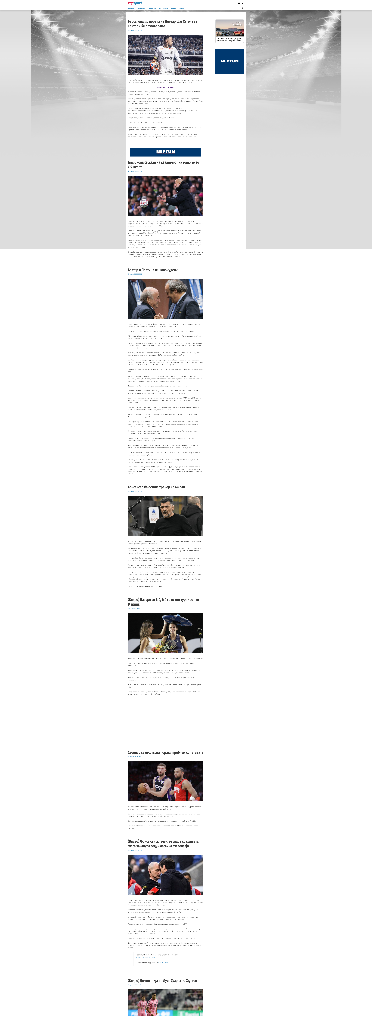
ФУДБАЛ (131, 8)
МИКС (173, 8)
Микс (129, 608)
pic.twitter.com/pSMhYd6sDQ (146, 957)
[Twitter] (242, 3)
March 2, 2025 (163, 963)
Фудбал (130, 30)
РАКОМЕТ (142, 8)
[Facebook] (239, 3)
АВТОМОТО (163, 8)
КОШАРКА (152, 8)
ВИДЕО (181, 8)
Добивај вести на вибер (165, 87)
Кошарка (131, 756)
